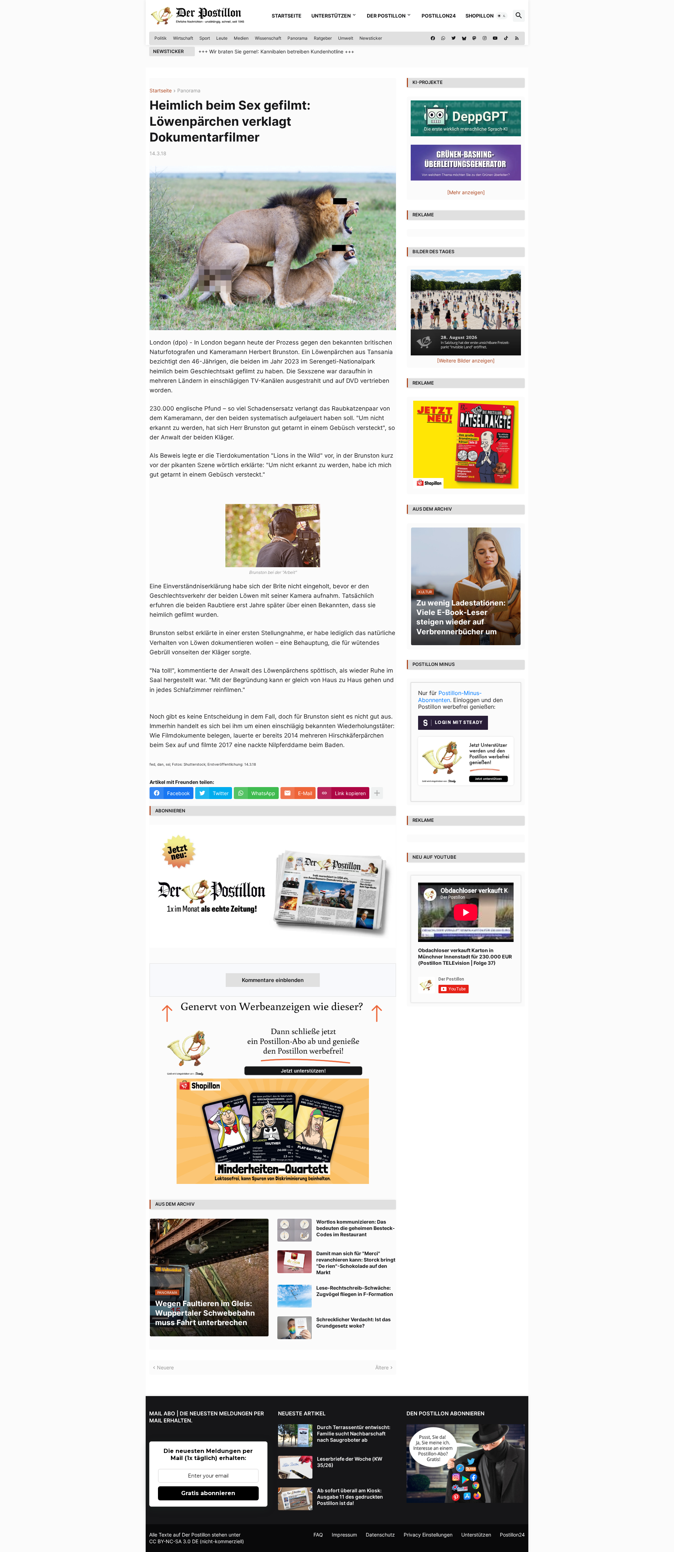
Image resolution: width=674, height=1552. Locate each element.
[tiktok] (506, 38)
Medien (241, 38)
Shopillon (479, 16)
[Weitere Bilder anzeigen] (466, 361)
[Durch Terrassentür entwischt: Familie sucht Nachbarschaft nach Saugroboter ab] (295, 1435)
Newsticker (370, 38)
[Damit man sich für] (294, 1261)
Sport (204, 38)
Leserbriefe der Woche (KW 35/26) (349, 1462)
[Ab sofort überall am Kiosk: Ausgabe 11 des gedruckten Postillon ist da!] (295, 1498)
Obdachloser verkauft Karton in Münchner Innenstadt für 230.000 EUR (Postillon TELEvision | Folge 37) (465, 956)
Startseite (287, 16)
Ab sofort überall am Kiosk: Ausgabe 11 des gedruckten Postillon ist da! (350, 1496)
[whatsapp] (443, 38)
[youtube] (495, 38)
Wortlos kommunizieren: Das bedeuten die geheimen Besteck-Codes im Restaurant (355, 1228)
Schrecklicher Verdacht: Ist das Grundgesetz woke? (353, 1322)
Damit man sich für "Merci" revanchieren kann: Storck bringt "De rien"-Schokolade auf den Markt (355, 1263)
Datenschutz (380, 1535)
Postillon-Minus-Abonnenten (450, 696)
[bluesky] (464, 38)
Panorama (298, 38)
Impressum (344, 1535)
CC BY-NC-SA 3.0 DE (173, 1541)
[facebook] (433, 38)
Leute (221, 38)
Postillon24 (439, 16)
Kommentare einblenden (273, 980)
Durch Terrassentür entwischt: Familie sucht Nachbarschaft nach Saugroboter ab (353, 1433)
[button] (502, 15)
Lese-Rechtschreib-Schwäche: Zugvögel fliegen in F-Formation (354, 1291)
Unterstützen (331, 16)
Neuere (165, 1367)
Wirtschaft (183, 38)
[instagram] (485, 38)
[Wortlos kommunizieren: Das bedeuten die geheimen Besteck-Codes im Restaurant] (294, 1230)
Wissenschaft (268, 38)
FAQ (318, 1535)
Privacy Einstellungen (428, 1535)
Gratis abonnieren (208, 1493)
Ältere (382, 1367)
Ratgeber (323, 38)
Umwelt (345, 38)
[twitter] (453, 38)
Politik (160, 38)
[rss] (517, 38)
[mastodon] (474, 38)
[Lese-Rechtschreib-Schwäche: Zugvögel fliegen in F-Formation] (294, 1296)
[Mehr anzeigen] (377, 793)
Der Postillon (386, 16)
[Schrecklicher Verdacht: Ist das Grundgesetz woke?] (294, 1327)
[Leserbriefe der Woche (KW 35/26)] (295, 1467)
